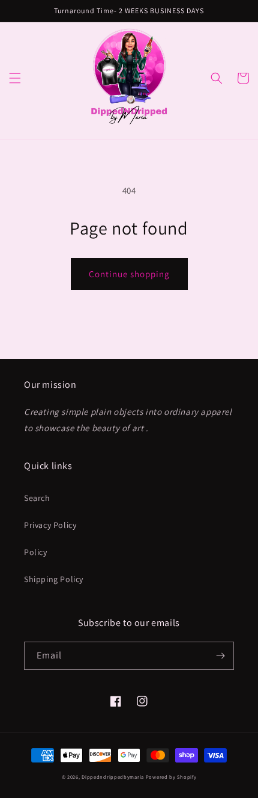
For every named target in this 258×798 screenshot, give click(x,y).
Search (37, 498)
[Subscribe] (220, 656)
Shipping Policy (53, 579)
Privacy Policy (50, 525)
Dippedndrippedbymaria (113, 776)
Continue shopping (129, 274)
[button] (15, 78)
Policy (35, 552)
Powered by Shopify (171, 776)
